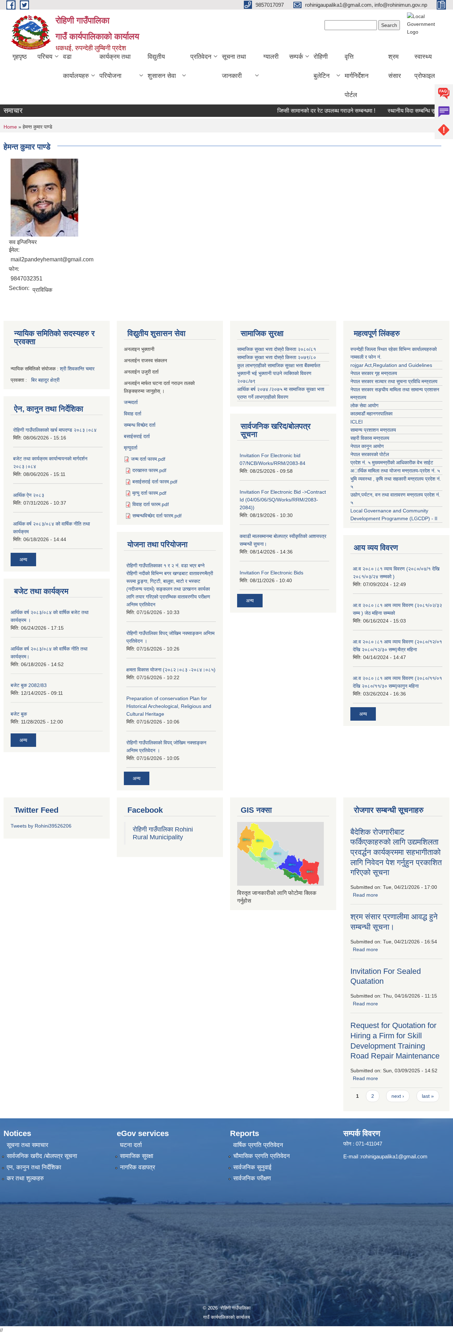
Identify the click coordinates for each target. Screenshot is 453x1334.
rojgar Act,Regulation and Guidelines (391, 365)
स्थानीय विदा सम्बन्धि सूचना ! (400, 111)
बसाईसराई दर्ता (137, 436)
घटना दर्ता (131, 1145)
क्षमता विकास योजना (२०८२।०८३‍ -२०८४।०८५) (171, 669)
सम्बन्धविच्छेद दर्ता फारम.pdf (157, 515)
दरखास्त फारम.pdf (149, 470)
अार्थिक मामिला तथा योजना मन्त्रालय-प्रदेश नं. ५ (395, 470)
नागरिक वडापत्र (137, 1167)
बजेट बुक (19, 714)
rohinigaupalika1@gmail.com (394, 1156)
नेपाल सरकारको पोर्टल (369, 454)
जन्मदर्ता (131, 402)
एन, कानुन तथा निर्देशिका (34, 1167)
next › (397, 1096)
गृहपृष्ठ (19, 56)
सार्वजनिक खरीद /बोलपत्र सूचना (42, 1156)
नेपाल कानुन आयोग (367, 446)
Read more (365, 895)
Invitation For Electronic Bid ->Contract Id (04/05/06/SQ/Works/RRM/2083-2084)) (283, 499)
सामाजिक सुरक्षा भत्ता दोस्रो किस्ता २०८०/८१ (276, 349)
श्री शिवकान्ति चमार (77, 368)
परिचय (45, 56)
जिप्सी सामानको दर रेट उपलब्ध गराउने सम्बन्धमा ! (310, 111)
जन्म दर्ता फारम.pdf (148, 459)
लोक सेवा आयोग (364, 405)
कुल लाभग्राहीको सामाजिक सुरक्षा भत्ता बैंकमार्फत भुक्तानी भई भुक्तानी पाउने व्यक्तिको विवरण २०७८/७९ (278, 373)
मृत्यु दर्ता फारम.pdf (149, 493)
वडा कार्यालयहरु (76, 66)
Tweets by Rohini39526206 (41, 826)
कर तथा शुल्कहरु (25, 1178)
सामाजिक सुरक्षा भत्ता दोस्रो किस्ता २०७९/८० (276, 357)
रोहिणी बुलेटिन (321, 66)
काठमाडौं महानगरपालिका (371, 413)
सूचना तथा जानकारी (234, 66)
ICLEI (356, 422)
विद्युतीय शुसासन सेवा (162, 66)
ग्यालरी (271, 56)
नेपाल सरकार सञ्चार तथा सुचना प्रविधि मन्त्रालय (393, 381)
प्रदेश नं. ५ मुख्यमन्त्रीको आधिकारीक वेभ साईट (391, 462)
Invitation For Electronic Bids (271, 572)
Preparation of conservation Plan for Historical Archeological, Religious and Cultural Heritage (168, 706)
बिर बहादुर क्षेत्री (45, 380)
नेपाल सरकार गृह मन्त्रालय (373, 373)
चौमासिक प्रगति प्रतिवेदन (261, 1156)
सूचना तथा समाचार (27, 1145)
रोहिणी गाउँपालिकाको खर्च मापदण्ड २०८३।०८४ (55, 430)
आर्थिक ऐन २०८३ (28, 495)
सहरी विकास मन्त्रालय (369, 438)
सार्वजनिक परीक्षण (252, 1178)
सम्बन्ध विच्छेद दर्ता (139, 425)
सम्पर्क (296, 56)
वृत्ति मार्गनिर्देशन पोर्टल (356, 75)
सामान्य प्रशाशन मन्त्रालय (373, 430)
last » (428, 1096)
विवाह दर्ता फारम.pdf (150, 504)
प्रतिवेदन (200, 56)
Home (10, 127)
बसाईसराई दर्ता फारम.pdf (154, 481)
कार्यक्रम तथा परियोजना (115, 66)
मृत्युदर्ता (130, 447)
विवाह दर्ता (132, 413)
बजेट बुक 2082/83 (29, 685)
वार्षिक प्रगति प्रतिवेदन (258, 1145)
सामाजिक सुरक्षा (136, 1156)
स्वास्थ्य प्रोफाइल (424, 66)
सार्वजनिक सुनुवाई (252, 1167)
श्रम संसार (394, 66)
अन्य (23, 559)
